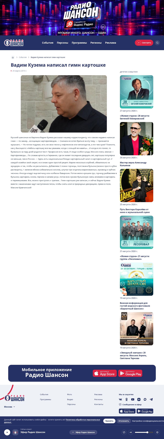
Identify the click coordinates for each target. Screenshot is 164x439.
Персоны (62, 42)
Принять (109, 421)
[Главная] (13, 57)
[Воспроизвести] (7, 432)
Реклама (110, 42)
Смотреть (146, 42)
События (47, 42)
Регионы (96, 42)
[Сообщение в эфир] (124, 432)
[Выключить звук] (130, 432)
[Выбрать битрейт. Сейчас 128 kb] (157, 432)
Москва (8, 406)
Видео (70, 399)
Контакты (98, 404)
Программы (79, 42)
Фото (69, 394)
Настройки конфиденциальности (148, 421)
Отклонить (124, 421)
